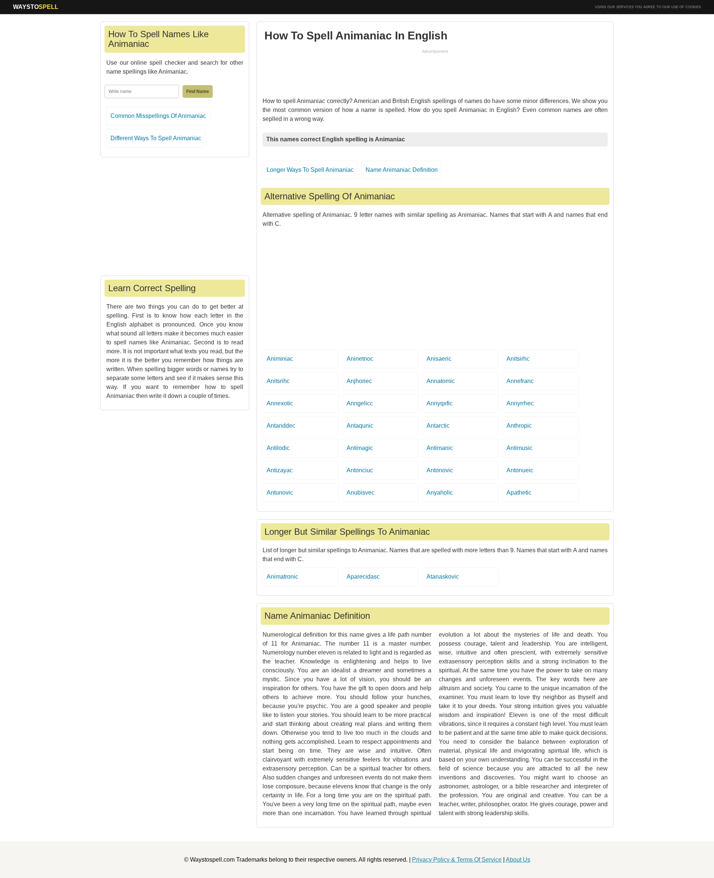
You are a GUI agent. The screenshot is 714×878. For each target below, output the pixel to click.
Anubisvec (360, 492)
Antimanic (440, 448)
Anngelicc (360, 403)
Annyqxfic (440, 403)
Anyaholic (440, 492)
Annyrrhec (520, 403)
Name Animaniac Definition (402, 170)
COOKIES (693, 7)
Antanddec (281, 425)
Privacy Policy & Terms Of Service (457, 859)
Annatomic (441, 381)
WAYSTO (35, 7)
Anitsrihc (278, 381)
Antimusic (519, 448)
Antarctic (438, 425)
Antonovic (440, 470)
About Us (518, 859)
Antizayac (280, 470)
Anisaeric (439, 359)
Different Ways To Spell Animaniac (155, 138)
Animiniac (280, 359)
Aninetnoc (360, 359)
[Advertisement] (435, 71)
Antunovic (280, 492)
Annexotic (280, 403)
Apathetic (518, 492)
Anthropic (519, 425)
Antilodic (278, 448)
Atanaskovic (443, 576)
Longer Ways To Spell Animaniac (310, 170)
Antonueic (519, 470)
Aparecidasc (363, 576)
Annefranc (520, 381)
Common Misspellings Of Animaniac (158, 116)
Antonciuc (360, 470)
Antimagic (360, 448)
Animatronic (282, 576)
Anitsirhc (518, 359)
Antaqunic (360, 425)
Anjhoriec (359, 381)
